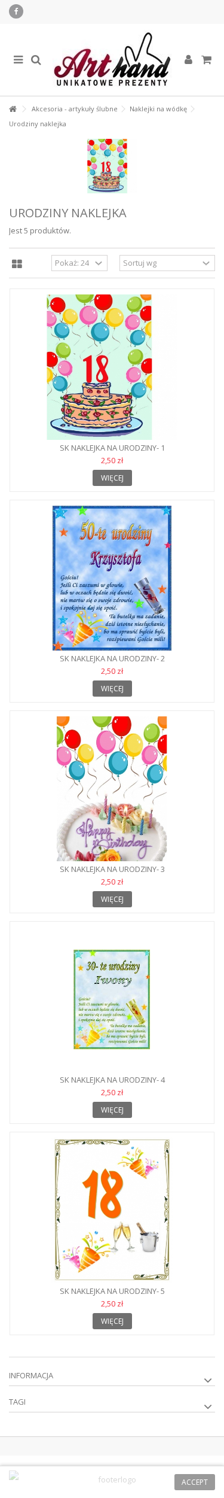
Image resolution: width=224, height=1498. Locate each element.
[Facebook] (16, 11)
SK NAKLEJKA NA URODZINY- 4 (112, 1079)
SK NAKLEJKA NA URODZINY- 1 (112, 447)
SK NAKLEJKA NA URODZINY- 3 (112, 869)
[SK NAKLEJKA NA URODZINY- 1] (112, 366)
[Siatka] (17, 264)
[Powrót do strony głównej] (12, 109)
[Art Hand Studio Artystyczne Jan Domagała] (112, 60)
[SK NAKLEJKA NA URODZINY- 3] (112, 788)
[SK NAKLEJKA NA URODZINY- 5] (112, 1210)
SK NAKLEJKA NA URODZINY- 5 (112, 1291)
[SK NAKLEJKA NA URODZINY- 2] (112, 578)
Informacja (31, 1375)
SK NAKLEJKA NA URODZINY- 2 (112, 658)
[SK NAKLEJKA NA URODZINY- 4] (112, 999)
